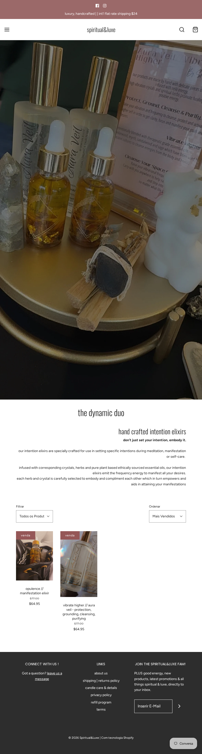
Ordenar (154, 506)
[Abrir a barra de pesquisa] (181, 29)
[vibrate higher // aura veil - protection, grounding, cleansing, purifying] (78, 564)
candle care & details (101, 688)
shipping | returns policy (101, 681)
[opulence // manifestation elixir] (34, 555)
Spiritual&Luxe (101, 29)
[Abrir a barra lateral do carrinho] (195, 29)
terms (101, 709)
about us (101, 673)
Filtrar (20, 506)
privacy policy (101, 695)
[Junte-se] (179, 706)
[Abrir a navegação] (7, 29)
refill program (101, 702)
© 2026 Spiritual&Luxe (83, 737)
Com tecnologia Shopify (117, 737)
